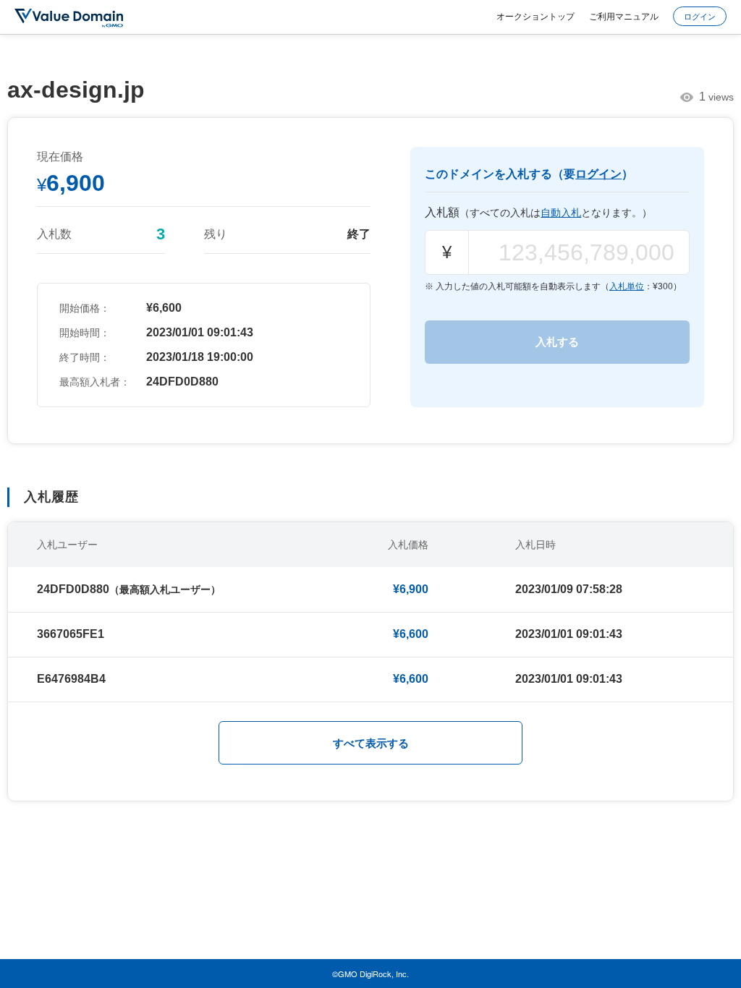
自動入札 (561, 212)
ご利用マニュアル (624, 15)
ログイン (700, 16)
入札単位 (626, 286)
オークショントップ (535, 15)
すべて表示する (371, 743)
